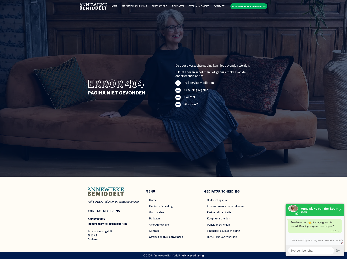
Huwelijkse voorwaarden (222, 237)
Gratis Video (159, 6)
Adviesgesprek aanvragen (166, 237)
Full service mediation (199, 83)
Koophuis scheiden (218, 218)
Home (113, 6)
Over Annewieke (199, 6)
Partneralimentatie (219, 212)
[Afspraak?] (178, 104)
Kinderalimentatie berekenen (225, 206)
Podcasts (178, 6)
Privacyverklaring (193, 255)
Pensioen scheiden (218, 224)
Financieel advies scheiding (223, 230)
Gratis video (156, 212)
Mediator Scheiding (134, 6)
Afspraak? (191, 104)
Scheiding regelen (196, 90)
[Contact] (178, 97)
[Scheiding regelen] (178, 90)
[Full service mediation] (178, 83)
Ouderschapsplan (217, 200)
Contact (219, 6)
